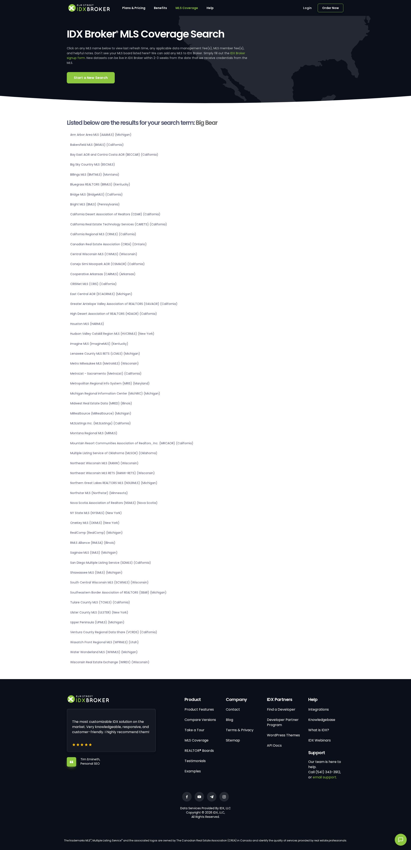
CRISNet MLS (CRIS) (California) (93, 284)
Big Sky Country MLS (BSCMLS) (92, 164)
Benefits (160, 8)
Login (307, 8)
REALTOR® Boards (199, 750)
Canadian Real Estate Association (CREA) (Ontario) (108, 244)
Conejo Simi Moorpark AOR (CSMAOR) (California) (107, 264)
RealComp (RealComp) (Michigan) (96, 532)
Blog (229, 719)
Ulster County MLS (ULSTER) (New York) (99, 612)
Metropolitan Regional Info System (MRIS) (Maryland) (110, 383)
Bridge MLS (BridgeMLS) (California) (96, 194)
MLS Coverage (187, 8)
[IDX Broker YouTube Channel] (199, 797)
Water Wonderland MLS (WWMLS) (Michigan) (104, 652)
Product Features (199, 709)
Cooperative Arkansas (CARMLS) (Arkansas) (103, 274)
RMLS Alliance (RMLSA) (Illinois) (92, 543)
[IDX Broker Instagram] (224, 797)
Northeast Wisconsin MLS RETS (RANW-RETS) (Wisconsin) (112, 473)
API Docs (274, 745)
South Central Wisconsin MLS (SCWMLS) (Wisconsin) (109, 582)
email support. (325, 777)
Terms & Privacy (239, 730)
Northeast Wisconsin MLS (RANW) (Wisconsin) (104, 463)
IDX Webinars (319, 740)
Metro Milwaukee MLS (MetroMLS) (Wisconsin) (104, 363)
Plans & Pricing (133, 8)
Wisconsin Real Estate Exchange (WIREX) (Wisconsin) (109, 662)
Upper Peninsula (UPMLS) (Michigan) (97, 622)
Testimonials (195, 760)
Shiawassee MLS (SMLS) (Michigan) (96, 572)
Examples (193, 771)
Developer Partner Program (283, 722)
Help (210, 8)
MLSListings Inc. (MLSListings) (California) (100, 423)
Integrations (318, 709)
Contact (233, 709)
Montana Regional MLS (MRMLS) (93, 433)
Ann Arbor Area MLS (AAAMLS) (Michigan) (100, 135)
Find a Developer (281, 709)
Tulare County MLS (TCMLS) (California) (100, 602)
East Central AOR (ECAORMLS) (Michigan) (101, 294)
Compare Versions (200, 719)
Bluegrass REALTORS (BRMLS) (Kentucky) (100, 184)
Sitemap (233, 740)
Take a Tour (194, 730)
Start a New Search (91, 77)
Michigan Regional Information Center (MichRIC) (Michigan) (115, 393)
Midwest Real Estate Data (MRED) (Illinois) (101, 403)
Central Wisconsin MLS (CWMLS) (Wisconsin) (103, 254)
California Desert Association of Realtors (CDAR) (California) (115, 214)
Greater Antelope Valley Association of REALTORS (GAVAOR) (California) (123, 304)
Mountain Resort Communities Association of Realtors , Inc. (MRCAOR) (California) (131, 443)
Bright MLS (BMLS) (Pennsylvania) (95, 204)
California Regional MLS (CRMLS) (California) (103, 234)
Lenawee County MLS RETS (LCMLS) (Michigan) (105, 353)
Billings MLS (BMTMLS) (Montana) (94, 174)
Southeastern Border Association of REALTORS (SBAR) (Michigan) (118, 592)
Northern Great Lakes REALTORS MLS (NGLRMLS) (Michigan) (113, 483)
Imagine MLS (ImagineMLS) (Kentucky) (99, 344)
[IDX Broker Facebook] (187, 797)
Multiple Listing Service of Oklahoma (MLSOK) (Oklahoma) (113, 453)
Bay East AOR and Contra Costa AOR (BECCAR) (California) (114, 154)
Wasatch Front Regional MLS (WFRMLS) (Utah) (104, 642)
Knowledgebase (321, 719)
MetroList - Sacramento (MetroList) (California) (105, 373)
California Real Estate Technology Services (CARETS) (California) (118, 224)
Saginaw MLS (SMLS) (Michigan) (94, 552)
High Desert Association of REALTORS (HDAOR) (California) (113, 314)
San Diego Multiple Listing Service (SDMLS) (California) (110, 563)
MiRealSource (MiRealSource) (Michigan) (100, 413)
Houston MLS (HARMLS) (87, 324)
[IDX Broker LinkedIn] (211, 797)
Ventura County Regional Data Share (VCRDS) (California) (113, 632)
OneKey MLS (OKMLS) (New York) (94, 523)
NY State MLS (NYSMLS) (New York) (96, 513)
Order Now (330, 8)
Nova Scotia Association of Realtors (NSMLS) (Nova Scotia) (114, 503)
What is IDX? (318, 730)
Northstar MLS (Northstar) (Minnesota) (99, 493)
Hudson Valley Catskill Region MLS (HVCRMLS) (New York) (112, 334)
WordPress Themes (283, 735)
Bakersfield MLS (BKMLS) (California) (97, 145)
